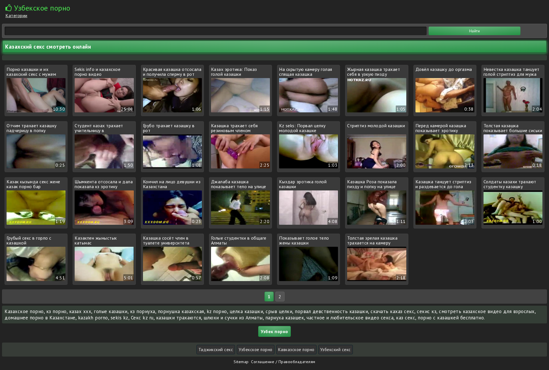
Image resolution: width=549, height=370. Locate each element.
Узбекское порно (255, 349)
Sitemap (241, 361)
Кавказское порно (296, 349)
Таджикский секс (215, 349)
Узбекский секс (335, 349)
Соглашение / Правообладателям (283, 361)
